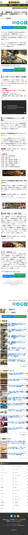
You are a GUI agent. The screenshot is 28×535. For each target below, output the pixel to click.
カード (2, 481)
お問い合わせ (6, 519)
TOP (2, 9)
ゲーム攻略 (17, 5)
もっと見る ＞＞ (24, 366)
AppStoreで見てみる (8, 27)
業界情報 (2, 505)
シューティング (4, 472)
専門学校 (2, 502)
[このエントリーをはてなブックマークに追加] (25, 24)
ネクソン (21, 300)
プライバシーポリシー (16, 521)
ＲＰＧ (2, 466)
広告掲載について (14, 519)
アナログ (2, 493)
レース (2, 475)
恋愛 (2, 478)
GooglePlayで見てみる (21, 27)
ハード (2, 496)
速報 (26, 300)
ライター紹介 (22, 519)
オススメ (24, 5)
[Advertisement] (14, 292)
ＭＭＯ (2, 490)
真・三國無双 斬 (12, 9)
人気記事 (10, 5)
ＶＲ (2, 499)
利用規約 (8, 521)
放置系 (2, 487)
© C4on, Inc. (14, 530)
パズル (2, 469)
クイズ (2, 484)
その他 (2, 508)
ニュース (3, 5)
